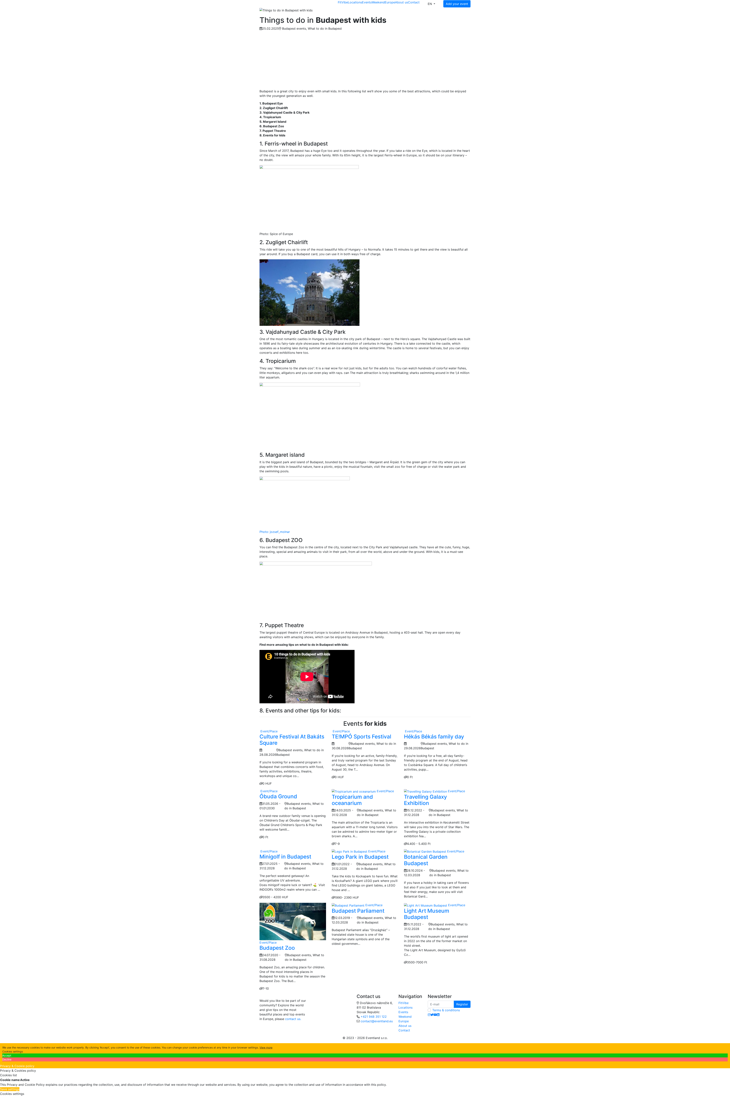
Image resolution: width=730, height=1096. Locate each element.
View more (265, 1047)
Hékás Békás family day (434, 736)
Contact (414, 2)
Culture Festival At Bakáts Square (291, 739)
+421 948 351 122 (374, 1016)
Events (367, 2)
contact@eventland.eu (377, 1021)
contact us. (293, 1019)
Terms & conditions (446, 1010)
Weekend (378, 2)
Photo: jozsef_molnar (274, 532)
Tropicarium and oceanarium (352, 800)
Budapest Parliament (358, 911)
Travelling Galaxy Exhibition (425, 800)
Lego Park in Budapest (360, 857)
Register (462, 1004)
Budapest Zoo (277, 948)
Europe (390, 2)
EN (430, 4)
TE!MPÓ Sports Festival (361, 736)
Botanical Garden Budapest (426, 860)
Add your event (457, 4)
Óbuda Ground (278, 796)
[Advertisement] (365, 60)
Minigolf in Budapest (285, 856)
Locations (355, 2)
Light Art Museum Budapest (426, 914)
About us (401, 2)
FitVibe (343, 2)
